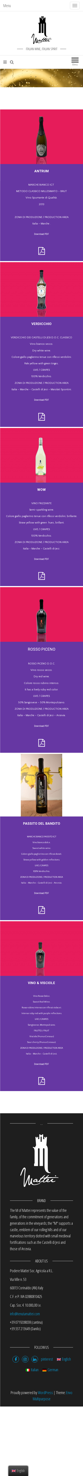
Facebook (15, 1359)
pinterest (47, 1359)
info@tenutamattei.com (25, 1313)
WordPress (45, 1392)
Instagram (25, 1359)
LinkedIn (34, 1359)
